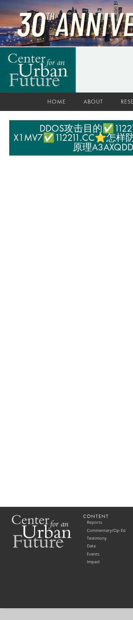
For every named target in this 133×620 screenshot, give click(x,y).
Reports (94, 522)
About (93, 101)
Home (56, 101)
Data (91, 546)
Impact (93, 562)
